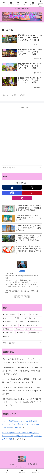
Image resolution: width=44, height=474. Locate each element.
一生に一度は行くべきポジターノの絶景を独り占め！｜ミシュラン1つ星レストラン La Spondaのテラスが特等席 (22, 424)
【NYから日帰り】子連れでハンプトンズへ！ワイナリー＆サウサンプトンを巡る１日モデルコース (21, 360)
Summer (22, 271)
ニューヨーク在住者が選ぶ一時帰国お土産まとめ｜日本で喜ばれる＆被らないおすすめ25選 (21, 380)
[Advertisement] (22, 137)
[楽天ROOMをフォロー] (22, 198)
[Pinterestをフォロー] (32, 193)
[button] (40, 167)
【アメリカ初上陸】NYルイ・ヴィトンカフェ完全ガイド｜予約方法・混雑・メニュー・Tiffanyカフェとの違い (21, 391)
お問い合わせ (32, 464)
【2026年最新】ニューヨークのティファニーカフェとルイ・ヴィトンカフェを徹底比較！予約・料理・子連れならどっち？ (22, 371)
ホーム (11, 464)
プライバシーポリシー (22, 467)
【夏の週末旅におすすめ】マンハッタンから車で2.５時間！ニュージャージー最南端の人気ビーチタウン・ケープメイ (21, 402)
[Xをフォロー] (32, 187)
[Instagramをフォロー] (12, 193)
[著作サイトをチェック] (12, 187)
